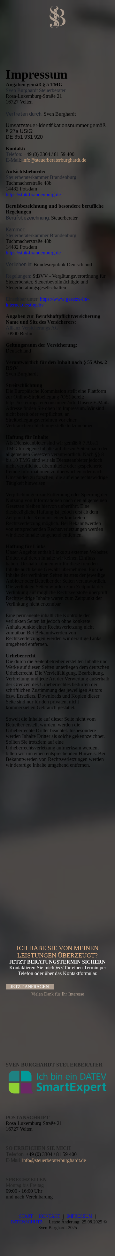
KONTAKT (49, 1216)
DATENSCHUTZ (27, 1222)
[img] (58, 17)
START (26, 1216)
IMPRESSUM (79, 1216)
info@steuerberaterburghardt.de (54, 160)
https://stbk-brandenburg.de (33, 194)
